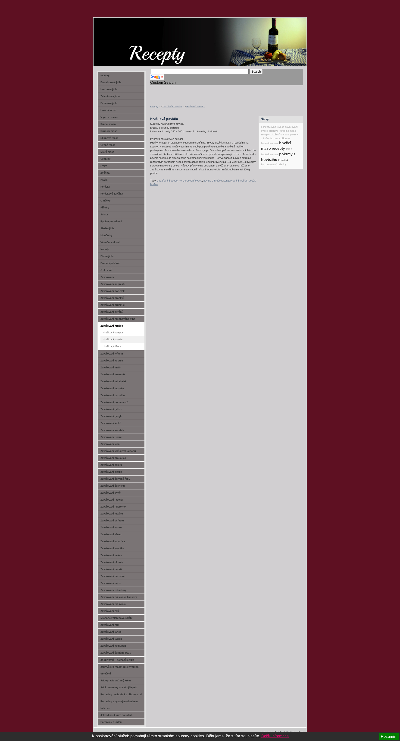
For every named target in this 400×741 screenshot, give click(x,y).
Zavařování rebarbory (113, 590)
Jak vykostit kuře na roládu (116, 715)
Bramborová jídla (110, 82)
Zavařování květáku (112, 548)
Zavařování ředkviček (113, 604)
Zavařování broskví (112, 298)
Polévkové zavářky (111, 193)
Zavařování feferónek (113, 506)
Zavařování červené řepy (115, 478)
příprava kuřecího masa (282, 130)
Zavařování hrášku (111, 513)
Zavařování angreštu (112, 284)
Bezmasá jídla (108, 103)
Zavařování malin (110, 367)
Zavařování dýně (110, 492)
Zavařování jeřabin (111, 353)
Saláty (104, 214)
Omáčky (105, 200)
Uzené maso (108, 145)
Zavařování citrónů (111, 311)
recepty (154, 106)
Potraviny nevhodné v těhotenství (121, 694)
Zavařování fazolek (111, 499)
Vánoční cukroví (110, 242)
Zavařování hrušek (172, 106)
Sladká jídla (107, 228)
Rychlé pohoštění (111, 221)
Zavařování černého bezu (115, 652)
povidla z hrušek (212, 180)
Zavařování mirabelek (113, 381)
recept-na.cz (120, 35)
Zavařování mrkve (111, 555)
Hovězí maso (108, 110)
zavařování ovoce (167, 180)
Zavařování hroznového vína (117, 318)
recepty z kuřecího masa (275, 134)
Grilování (106, 270)
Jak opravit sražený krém (115, 680)
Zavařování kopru (111, 527)
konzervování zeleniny (274, 164)
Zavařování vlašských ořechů (118, 451)
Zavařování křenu (111, 534)
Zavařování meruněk (112, 374)
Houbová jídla (108, 89)
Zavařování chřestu (112, 520)
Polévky (105, 186)
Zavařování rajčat (110, 583)
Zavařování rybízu (111, 409)
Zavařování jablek (111, 638)
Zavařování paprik (111, 569)
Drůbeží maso (108, 131)
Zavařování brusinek (112, 304)
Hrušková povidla (195, 106)
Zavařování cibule (111, 471)
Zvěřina (104, 172)
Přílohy (104, 207)
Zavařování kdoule (111, 360)
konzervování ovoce (190, 180)
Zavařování (107, 277)
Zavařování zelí (109, 611)
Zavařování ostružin (112, 395)
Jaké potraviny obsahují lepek (118, 687)
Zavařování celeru (111, 464)
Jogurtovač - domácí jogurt (117, 659)
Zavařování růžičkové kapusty (118, 597)
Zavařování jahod (111, 631)
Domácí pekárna (110, 263)
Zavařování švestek (112, 430)
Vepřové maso (109, 117)
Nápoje (104, 249)
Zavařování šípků (110, 423)
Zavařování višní (110, 444)
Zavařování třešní (111, 437)
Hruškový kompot (113, 332)
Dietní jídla (106, 256)
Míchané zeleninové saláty (116, 617)
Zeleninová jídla (110, 96)
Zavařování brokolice (113, 458)
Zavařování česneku (112, 485)
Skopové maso (109, 138)
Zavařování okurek (111, 562)
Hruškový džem (112, 346)
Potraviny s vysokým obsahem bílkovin (119, 704)
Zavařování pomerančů (114, 402)
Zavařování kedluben (113, 645)
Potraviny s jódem (111, 722)
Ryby (103, 165)
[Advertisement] (204, 92)
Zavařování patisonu (112, 576)
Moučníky (106, 235)
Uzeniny (105, 158)
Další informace (275, 736)
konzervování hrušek (235, 180)
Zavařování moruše (112, 388)
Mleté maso (107, 151)
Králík (103, 179)
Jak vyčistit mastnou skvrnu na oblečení (119, 670)
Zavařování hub (109, 624)
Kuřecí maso (108, 124)
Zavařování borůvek (112, 291)
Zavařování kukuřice (112, 541)
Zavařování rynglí (111, 416)
